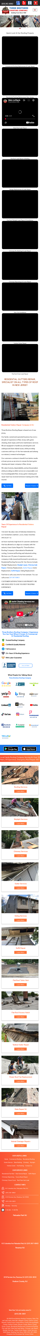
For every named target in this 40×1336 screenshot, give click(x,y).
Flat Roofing (20, 1166)
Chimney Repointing (8, 1177)
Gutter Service (8, 1162)
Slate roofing (18, 1162)
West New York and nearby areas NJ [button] (20, 1310)
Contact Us (28, 1166)
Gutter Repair (27, 568)
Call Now (9, 486)
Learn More (20, 791)
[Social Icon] (20, 684)
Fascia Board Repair (22, 1177)
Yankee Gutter (11, 1166)
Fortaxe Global (29, 1334)
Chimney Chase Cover (9, 1180)
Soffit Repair (32, 1174)
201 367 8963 (14, 577)
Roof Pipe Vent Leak (23, 1180)
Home (6, 1159)
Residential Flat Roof (8, 1174)
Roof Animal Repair (21, 1174)
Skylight (32, 1162)
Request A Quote (31, 486)
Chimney (26, 1162)
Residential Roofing (29, 1159)
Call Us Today (25, 665)
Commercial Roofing (15, 1159)
